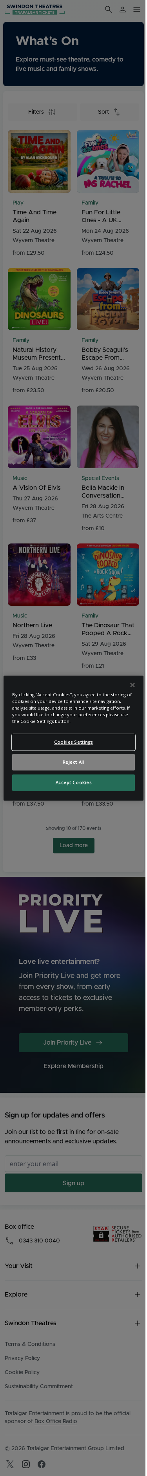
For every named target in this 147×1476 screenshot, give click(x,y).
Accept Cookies (74, 782)
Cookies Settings (73, 742)
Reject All (74, 762)
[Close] (132, 685)
